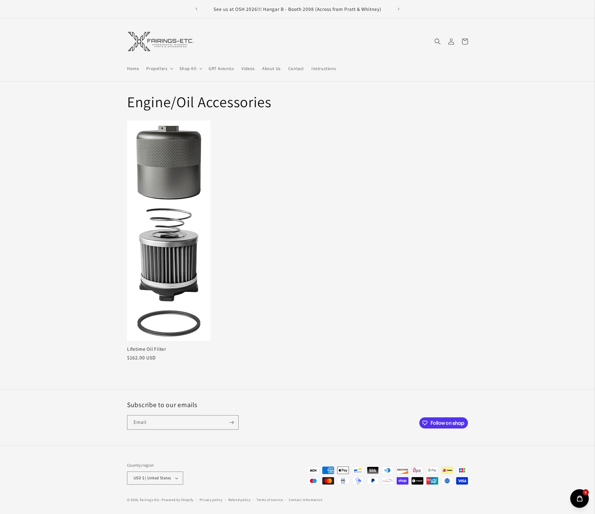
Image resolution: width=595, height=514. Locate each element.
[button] (159, 68)
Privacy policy (211, 500)
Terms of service (270, 500)
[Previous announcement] (196, 9)
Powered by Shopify (177, 500)
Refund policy (239, 500)
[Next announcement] (398, 9)
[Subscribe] (231, 422)
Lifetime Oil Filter (146, 349)
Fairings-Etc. (150, 500)
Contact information (305, 500)
